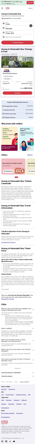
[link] (13, 166)
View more (17, 368)
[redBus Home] (7, 8)
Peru (25, 404)
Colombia (19, 404)
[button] (17, 32)
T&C (2, 394)
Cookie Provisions (21, 394)
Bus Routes (19, 413)
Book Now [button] (17, 93)
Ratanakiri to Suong (7, 299)
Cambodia (11, 404)
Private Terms (10, 394)
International (5, 408)
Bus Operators (5, 417)
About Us (4, 389)
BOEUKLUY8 (9, 171)
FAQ (29, 394)
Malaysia (24, 400)
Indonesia (9, 400)
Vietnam (3, 404)
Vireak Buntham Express (10, 73)
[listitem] (4, 161)
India (2, 400)
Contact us (12, 389)
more (31, 85)
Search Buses (18, 42)
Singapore (17, 400)
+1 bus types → (7, 78)
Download (30, 2)
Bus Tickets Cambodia (7, 413)
